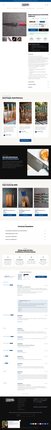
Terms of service (30, 427)
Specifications (31, 81)
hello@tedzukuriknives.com (39, 404)
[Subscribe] (33, 415)
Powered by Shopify (13, 427)
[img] (19, 285)
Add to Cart (33, 30)
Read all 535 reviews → (25, 140)
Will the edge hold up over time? (12, 233)
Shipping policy (36, 427)
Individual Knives (21, 402)
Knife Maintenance (21, 404)
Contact (19, 407)
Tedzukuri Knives (7, 427)
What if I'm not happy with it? (11, 239)
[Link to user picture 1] (19, 296)
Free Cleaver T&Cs (21, 409)
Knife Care (30, 87)
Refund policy (19, 427)
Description (30, 54)
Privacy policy (25, 427)
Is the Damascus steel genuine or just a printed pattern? (16, 230)
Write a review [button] (41, 276)
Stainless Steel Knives (22, 400)
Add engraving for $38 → (35, 50)
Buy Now (43, 30)
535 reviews (37, 18)
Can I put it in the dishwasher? (11, 236)
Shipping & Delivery (32, 84)
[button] (3, 5)
